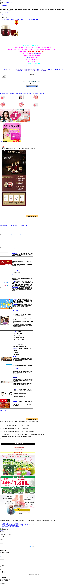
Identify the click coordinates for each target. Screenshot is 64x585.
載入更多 (2, 539)
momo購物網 (14, 253)
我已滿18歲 (2, 583)
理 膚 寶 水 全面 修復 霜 (3, 410)
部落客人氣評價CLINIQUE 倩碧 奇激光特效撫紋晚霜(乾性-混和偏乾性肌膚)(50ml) (12, 525)
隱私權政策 (36, 574)
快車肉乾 (15, 401)
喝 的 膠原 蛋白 (36, 53)
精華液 (20, 70)
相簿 (2, 14)
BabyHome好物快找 (15, 287)
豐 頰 (2, 208)
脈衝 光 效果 (15, 348)
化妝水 (52, 69)
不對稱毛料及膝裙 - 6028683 (24, 225)
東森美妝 (3, 69)
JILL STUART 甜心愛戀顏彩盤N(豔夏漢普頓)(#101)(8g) (26, 93)
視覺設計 (6, 536)
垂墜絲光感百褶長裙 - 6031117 (7, 225)
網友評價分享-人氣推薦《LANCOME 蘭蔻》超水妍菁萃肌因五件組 (10, 526)
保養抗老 (38, 69)
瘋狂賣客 (13, 281)
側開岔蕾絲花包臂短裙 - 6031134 (15, 225)
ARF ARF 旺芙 (14, 257)
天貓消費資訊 (3, 5)
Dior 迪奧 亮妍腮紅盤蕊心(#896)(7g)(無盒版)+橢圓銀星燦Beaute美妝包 (9, 93)
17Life (12, 284)
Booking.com (16, 356)
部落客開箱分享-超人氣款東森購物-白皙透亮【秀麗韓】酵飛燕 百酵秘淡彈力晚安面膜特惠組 (20, 19)
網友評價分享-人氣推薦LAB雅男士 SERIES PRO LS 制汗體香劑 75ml (11, 523)
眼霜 (60, 69)
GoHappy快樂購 (15, 270)
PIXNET (26, 574)
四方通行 (15, 331)
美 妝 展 (1, 225)
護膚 (45, 69)
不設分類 (6, 12)
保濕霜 (56, 69)
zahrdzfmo (1, 530)
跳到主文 (1, 7)
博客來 (13, 274)
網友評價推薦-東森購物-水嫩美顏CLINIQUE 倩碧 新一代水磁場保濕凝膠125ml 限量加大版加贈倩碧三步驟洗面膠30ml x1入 (18, 524)
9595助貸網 (15, 299)
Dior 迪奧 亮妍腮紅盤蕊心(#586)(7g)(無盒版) (39, 93)
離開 (4, 583)
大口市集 (16, 389)
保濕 (42, 69)
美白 (49, 69)
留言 (7, 534)
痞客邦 (6, 534)
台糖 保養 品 (29, 57)
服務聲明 (39, 574)
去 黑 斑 (1, 141)
